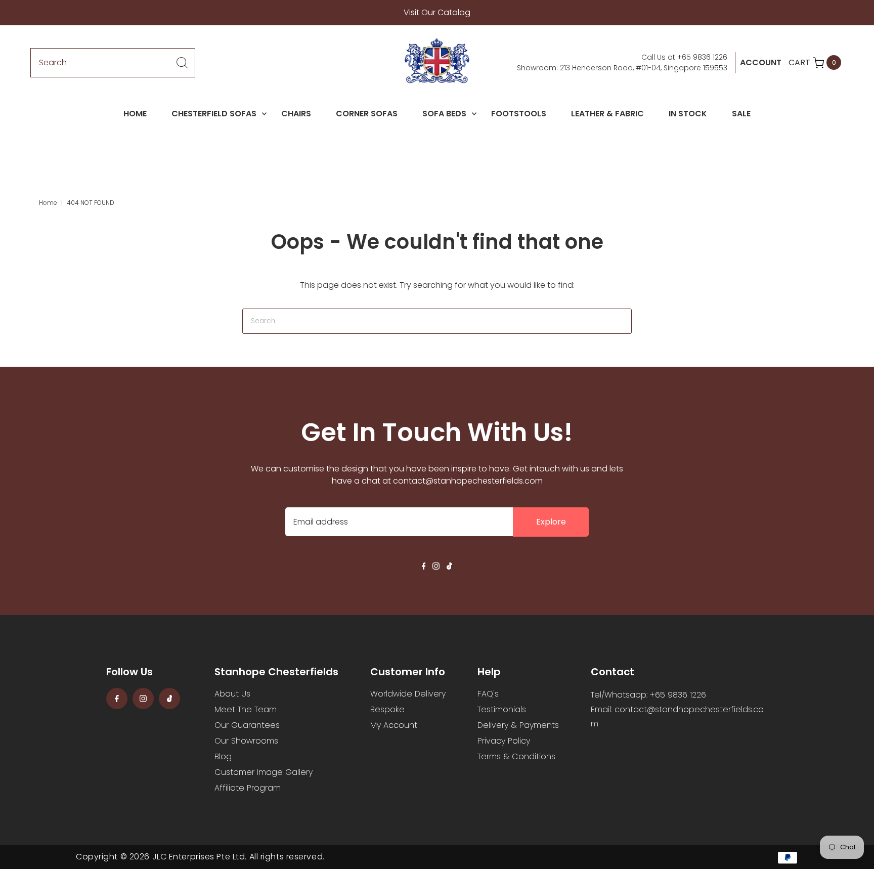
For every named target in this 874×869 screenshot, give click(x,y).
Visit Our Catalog (437, 12)
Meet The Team (245, 709)
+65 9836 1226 (702, 57)
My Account (393, 725)
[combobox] (112, 62)
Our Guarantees (247, 725)
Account (760, 62)
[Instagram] (436, 567)
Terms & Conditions (516, 756)
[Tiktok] (449, 567)
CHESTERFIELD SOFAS (213, 113)
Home (48, 202)
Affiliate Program (247, 788)
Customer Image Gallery (263, 772)
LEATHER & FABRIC (607, 113)
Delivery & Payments (518, 725)
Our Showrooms (246, 741)
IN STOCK (688, 113)
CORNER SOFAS (367, 113)
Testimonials (501, 709)
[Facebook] (424, 567)
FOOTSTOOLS (518, 113)
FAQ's (488, 694)
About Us (232, 694)
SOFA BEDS (444, 113)
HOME (135, 113)
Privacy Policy (503, 741)
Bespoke (387, 709)
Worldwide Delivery (408, 694)
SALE (741, 113)
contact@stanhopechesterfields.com (468, 481)
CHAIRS (296, 113)
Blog (223, 756)
